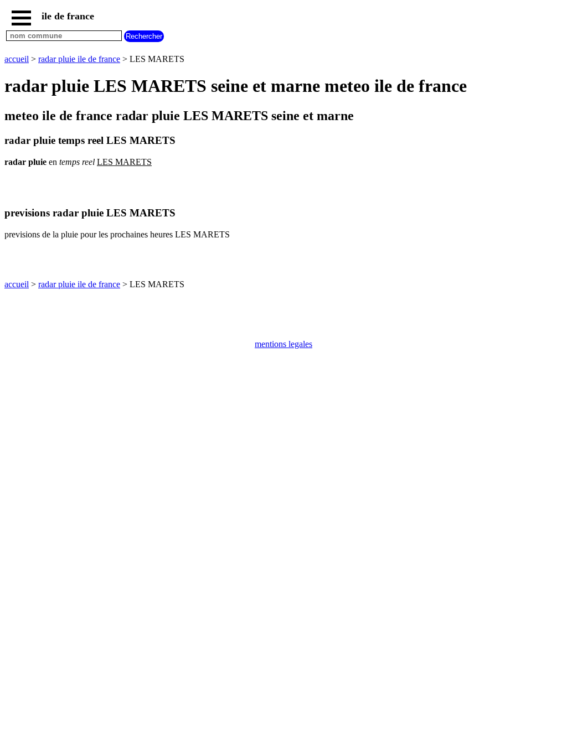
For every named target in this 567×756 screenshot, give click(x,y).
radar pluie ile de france (79, 59)
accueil (16, 59)
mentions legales (283, 344)
